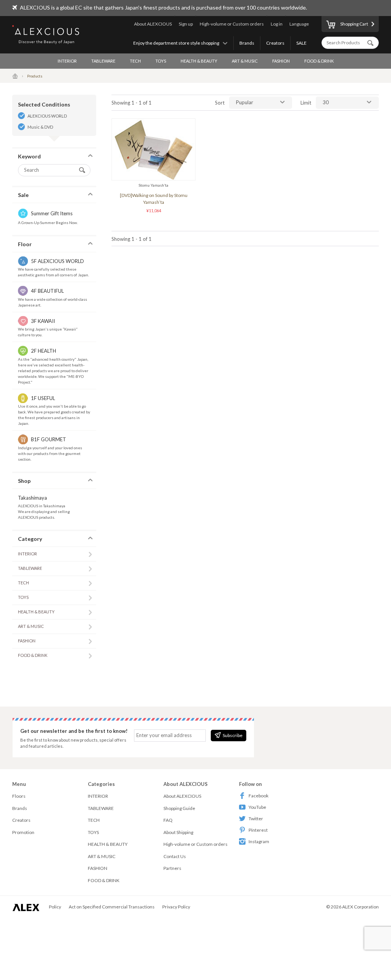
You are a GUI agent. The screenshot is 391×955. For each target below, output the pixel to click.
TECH (135, 60)
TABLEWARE (103, 60)
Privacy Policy (176, 907)
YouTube (257, 807)
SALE (301, 43)
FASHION (281, 60)
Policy (55, 907)
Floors (19, 796)
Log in (277, 24)
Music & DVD (40, 126)
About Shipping (178, 832)
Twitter (256, 818)
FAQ (168, 820)
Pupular (244, 102)
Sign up (186, 24)
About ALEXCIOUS (153, 24)
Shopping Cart (354, 24)
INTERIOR (67, 60)
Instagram (259, 841)
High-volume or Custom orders (232, 24)
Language (299, 24)
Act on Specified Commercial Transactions (112, 907)
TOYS (160, 60)
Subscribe (232, 735)
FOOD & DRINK (319, 60)
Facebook (258, 796)
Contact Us (174, 856)
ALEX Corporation (360, 907)
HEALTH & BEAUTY (199, 60)
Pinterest (258, 830)
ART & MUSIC (245, 60)
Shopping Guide (179, 808)
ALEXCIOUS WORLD (47, 115)
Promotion (23, 832)
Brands (246, 43)
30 (326, 102)
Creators (275, 43)
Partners (172, 868)
